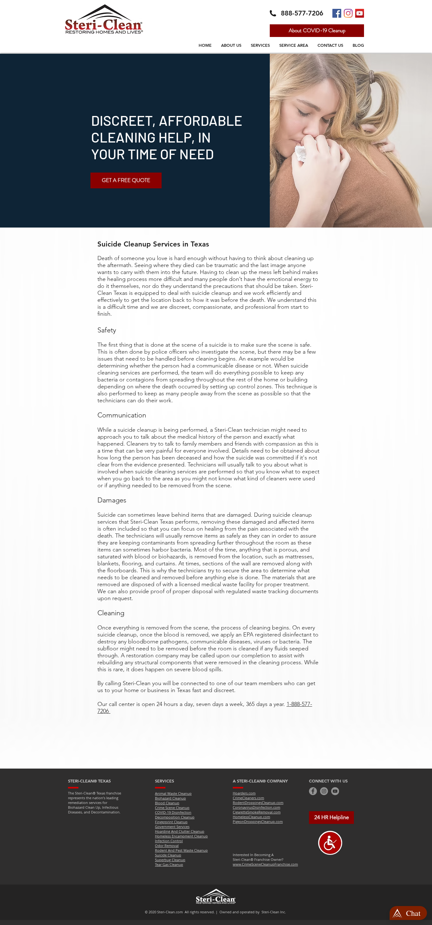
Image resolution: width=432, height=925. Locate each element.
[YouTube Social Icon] (359, 13)
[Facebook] (313, 791)
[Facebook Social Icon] (336, 13)
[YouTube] (335, 791)
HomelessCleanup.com (251, 816)
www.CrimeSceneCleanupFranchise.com (265, 864)
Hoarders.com (244, 793)
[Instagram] (348, 13)
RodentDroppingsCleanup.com (258, 802)
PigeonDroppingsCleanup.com (258, 821)
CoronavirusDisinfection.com (256, 807)
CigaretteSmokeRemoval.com (257, 812)
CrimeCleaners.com (248, 797)
